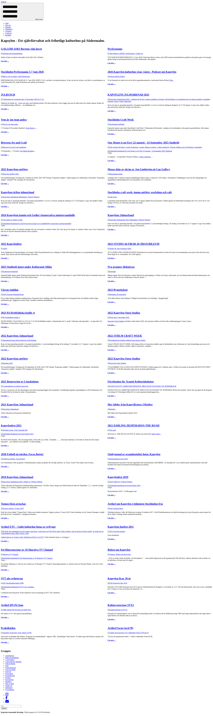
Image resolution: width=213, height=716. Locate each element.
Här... (172, 80)
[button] (22, 12)
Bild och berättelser (12, 658)
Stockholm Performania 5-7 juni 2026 (22, 71)
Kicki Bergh (30, 128)
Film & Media (10, 664)
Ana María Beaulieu (27, 151)
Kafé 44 (8, 672)
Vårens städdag (9, 289)
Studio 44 (8, 686)
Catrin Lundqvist (145, 157)
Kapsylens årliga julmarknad (17, 192)
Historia (8, 27)
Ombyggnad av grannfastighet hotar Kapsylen (134, 454)
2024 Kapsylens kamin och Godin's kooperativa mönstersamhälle (38, 215)
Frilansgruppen (10, 668)
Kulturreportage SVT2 (121, 605)
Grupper (8, 31)
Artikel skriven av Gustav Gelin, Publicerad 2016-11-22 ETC (22, 537)
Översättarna (9, 690)
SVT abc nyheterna (12, 578)
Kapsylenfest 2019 (118, 477)
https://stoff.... (156, 434)
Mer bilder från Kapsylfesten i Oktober (130, 404)
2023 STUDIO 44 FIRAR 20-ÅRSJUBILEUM (133, 243)
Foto (7, 666)
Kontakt (8, 35)
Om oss (8, 25)
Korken (8, 678)
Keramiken (9, 674)
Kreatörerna (9, 680)
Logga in (8, 33)
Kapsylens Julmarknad (121, 215)
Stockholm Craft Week (121, 119)
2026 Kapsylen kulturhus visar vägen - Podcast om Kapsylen (142, 71)
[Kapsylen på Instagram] (6, 695)
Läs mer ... (5, 61)
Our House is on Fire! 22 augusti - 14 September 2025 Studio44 (143, 142)
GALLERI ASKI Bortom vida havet (21, 48)
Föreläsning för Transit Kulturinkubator (131, 381)
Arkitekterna (9, 656)
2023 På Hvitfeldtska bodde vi (18, 312)
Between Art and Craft (14, 142)
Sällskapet (8, 688)
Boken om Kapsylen (119, 549)
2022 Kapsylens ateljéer (14, 358)
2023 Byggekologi (118, 289)
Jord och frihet (10, 670)
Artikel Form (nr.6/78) (120, 628)
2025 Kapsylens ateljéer (14, 169)
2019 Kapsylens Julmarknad (17, 477)
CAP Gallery (9, 660)
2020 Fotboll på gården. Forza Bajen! (22, 454)
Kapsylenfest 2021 (11, 425)
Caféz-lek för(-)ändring (13, 662)
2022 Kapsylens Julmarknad (17, 335)
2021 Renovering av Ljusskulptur (20, 381)
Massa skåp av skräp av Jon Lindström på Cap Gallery (139, 169)
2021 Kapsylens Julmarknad (17, 404)
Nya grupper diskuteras (121, 266)
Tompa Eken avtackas (13, 503)
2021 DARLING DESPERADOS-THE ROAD (133, 425)
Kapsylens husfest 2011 (121, 526)
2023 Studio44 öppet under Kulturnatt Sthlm (26, 266)
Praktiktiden (8, 628)
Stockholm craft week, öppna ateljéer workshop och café (140, 192)
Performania (115, 48)
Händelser (8, 29)
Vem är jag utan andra (14, 119)
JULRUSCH (8, 94)
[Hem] (3, 2)
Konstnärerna (10, 676)
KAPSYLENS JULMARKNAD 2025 (128, 94)
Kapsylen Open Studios (116, 321)
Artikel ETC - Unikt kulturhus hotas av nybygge (28, 526)
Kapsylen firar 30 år (119, 578)
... (36, 128)
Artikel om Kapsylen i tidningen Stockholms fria (135, 503)
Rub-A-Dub (9, 684)
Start (7, 23)
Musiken (8, 682)
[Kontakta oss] (7, 702)
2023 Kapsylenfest (11, 243)
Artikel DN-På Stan (12, 605)
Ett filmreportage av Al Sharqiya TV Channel (27, 549)
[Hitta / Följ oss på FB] (6, 698)
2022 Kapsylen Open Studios (124, 312)
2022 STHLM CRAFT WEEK (125, 335)
